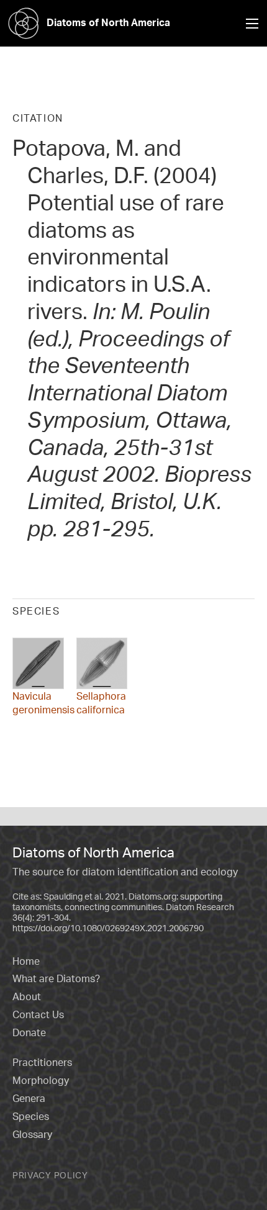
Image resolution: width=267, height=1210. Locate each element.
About (26, 996)
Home (26, 961)
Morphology (40, 1080)
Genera (28, 1098)
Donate (29, 1032)
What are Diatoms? (56, 978)
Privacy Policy (50, 1175)
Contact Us (38, 1014)
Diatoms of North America (108, 22)
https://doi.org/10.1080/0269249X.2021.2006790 (108, 928)
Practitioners (42, 1062)
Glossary (32, 1134)
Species (30, 1116)
